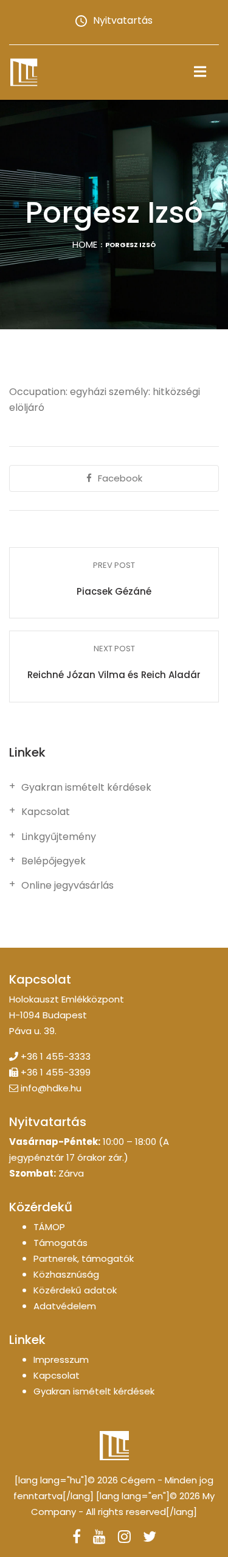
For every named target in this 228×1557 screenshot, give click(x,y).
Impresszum (61, 1359)
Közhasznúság (66, 1274)
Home (84, 244)
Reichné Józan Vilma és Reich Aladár (114, 674)
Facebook (120, 478)
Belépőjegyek (53, 861)
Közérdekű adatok (75, 1290)
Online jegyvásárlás (67, 885)
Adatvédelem (64, 1306)
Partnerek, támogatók (83, 1258)
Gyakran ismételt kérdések (86, 787)
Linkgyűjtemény (58, 837)
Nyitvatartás (123, 20)
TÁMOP (49, 1226)
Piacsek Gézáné (114, 591)
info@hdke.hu (51, 1088)
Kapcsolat (45, 812)
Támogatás (60, 1242)
